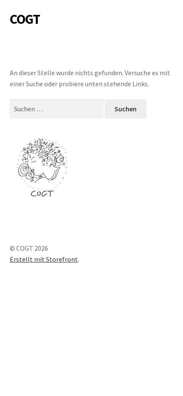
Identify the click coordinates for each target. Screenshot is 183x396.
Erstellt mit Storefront (44, 259)
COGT (25, 19)
